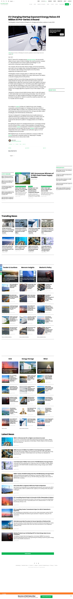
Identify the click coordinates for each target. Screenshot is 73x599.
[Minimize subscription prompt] (71, 596)
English (11, 1)
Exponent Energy (31, 59)
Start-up (24, 144)
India (20, 144)
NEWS (39, 1)
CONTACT (70, 1)
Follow (9, 52)
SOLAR (30, 4)
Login (67, 4)
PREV (10, 148)
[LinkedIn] (8, 1)
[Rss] (4, 1)
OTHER (52, 4)
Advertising (18, 565)
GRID (35, 4)
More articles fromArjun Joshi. (16, 141)
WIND (48, 4)
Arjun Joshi (18, 24)
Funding (17, 144)
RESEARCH (50, 1)
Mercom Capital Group (44, 565)
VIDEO (56, 4)
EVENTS (54, 1)
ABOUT (65, 1)
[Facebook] (2, 1)
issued (18, 126)
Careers (36, 565)
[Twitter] (6, 1)
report (17, 106)
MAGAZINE (62, 4)
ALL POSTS (27, 148)
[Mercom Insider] (44, 1)
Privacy (51, 565)
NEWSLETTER (60, 1)
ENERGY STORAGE (41, 4)
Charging (10, 144)
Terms (56, 565)
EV (13, 144)
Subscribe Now (46, 596)
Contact (31, 565)
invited (32, 128)
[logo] (4, 4)
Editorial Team (25, 565)
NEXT (44, 148)
